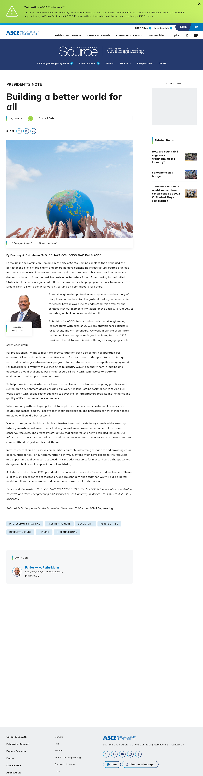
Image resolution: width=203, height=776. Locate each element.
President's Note (59, 523)
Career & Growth (98, 35)
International (67, 532)
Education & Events (129, 35)
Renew (59, 750)
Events (10, 758)
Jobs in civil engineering (68, 757)
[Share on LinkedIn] (33, 131)
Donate (59, 736)
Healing (44, 532)
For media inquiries (65, 764)
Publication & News (17, 743)
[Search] (186, 35)
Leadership (85, 523)
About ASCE (13, 772)
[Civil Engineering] (123, 51)
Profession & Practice (24, 523)
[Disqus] (101, 630)
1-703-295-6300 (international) (150, 744)
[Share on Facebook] (19, 131)
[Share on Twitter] (26, 131)
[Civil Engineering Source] (78, 51)
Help (57, 771)
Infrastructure (20, 532)
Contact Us (177, 744)
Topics (175, 35)
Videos (110, 63)
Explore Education (16, 751)
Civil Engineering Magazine (53, 63)
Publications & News (68, 35)
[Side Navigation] (195, 35)
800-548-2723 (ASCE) (115, 744)
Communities (156, 35)
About (162, 63)
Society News (87, 63)
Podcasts (125, 63)
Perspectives (145, 63)
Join (57, 743)
